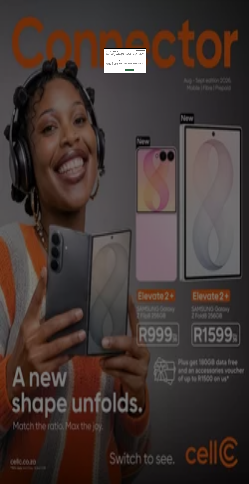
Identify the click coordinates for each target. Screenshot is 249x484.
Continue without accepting (140, 50)
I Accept (129, 70)
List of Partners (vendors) (110, 65)
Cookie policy (117, 59)
